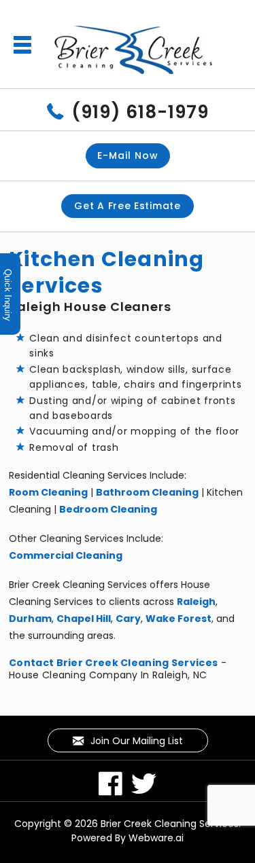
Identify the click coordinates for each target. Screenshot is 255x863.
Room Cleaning (48, 492)
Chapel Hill (83, 618)
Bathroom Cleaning (147, 492)
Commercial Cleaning (65, 555)
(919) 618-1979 (140, 112)
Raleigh (196, 601)
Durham (30, 618)
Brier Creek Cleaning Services (170, 823)
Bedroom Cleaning (108, 509)
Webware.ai (156, 838)
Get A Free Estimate (127, 206)
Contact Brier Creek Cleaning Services (113, 663)
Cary (128, 618)
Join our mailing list (135, 741)
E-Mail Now (127, 155)
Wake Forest (178, 618)
